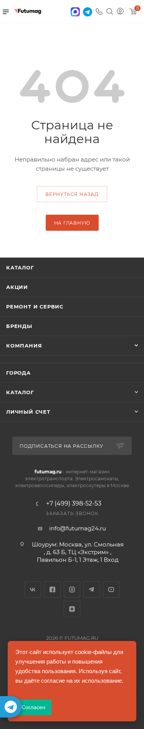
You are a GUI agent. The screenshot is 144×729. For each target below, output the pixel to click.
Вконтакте (33, 589)
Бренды (19, 326)
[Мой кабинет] (120, 12)
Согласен (33, 707)
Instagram (72, 589)
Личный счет (28, 412)
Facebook (52, 589)
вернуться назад (72, 194)
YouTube (111, 589)
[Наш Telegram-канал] (11, 707)
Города (18, 373)
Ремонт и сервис (34, 306)
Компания (24, 345)
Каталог (20, 267)
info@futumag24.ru (77, 528)
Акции (17, 287)
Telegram (91, 589)
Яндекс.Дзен (72, 609)
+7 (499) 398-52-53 (73, 504)
